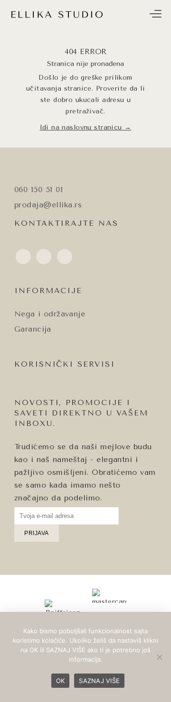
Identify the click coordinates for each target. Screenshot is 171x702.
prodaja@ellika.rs (48, 204)
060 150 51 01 (38, 189)
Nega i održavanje (49, 313)
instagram (43, 263)
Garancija (32, 328)
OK (60, 680)
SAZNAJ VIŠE (99, 680)
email (23, 263)
